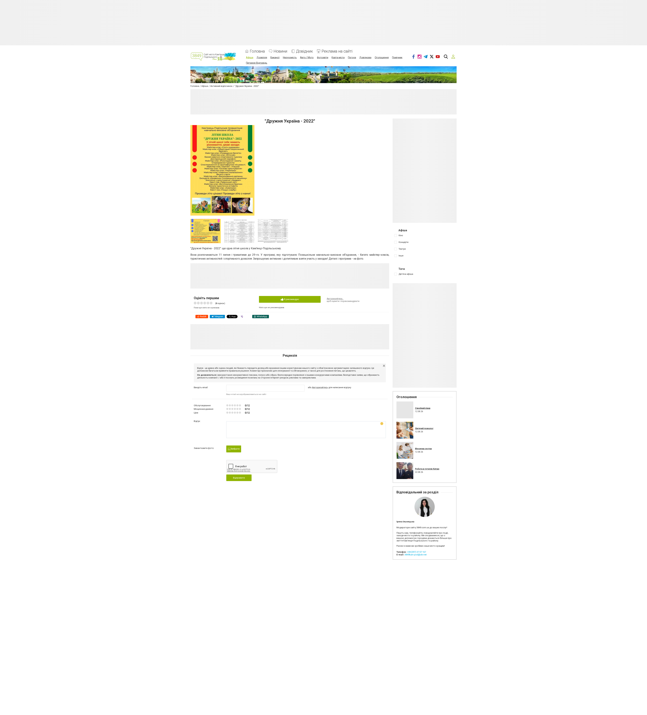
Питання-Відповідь (256, 63)
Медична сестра (423, 449)
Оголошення (382, 57)
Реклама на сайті (337, 51)
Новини (280, 51)
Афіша (249, 57)
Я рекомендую (291, 299)
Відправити (239, 477)
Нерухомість (290, 57)
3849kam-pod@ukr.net (416, 554)
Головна (257, 51)
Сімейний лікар (422, 408)
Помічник (397, 57)
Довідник (304, 51)
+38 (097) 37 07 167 (416, 552)
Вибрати (235, 449)
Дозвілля (262, 57)
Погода (352, 57)
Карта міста (338, 57)
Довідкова (365, 57)
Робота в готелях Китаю (427, 469)
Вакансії (275, 57)
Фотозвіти (322, 57)
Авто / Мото (307, 57)
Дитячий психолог (424, 428)
